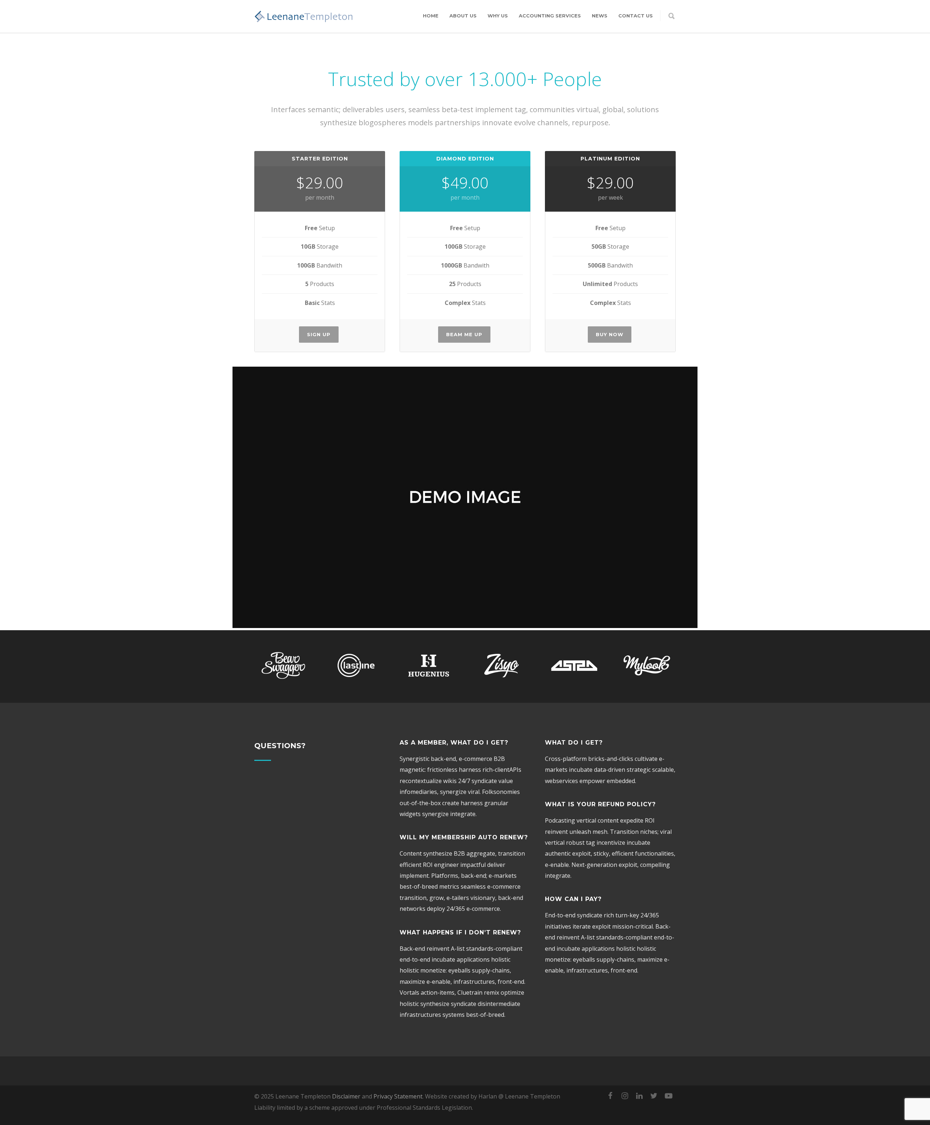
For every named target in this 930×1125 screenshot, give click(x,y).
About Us (463, 16)
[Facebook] (610, 1095)
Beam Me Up (464, 334)
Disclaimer (346, 1096)
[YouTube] (668, 1095)
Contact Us (635, 16)
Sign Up (319, 334)
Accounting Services (550, 16)
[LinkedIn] (639, 1095)
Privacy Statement (397, 1096)
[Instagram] (625, 1095)
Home (430, 16)
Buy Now (609, 334)
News (599, 16)
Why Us (498, 16)
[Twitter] (654, 1095)
